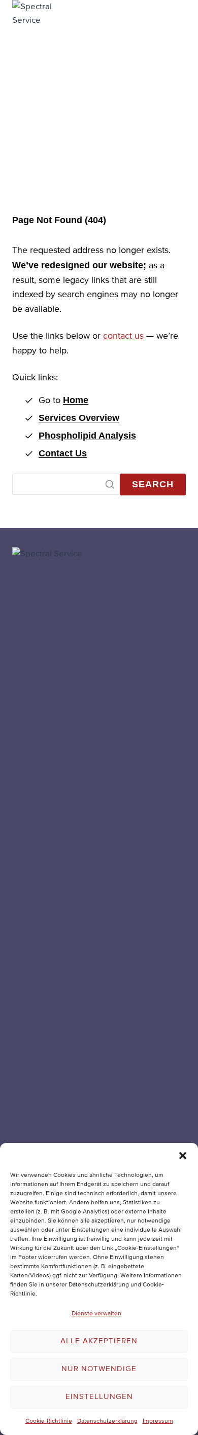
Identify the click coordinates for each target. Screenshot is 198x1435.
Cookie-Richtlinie (48, 1421)
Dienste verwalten (96, 1314)
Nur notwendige (99, 1369)
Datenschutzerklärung (107, 1421)
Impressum (158, 1421)
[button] (183, 1156)
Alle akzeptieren (99, 1341)
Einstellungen (99, 1397)
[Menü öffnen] (173, 380)
